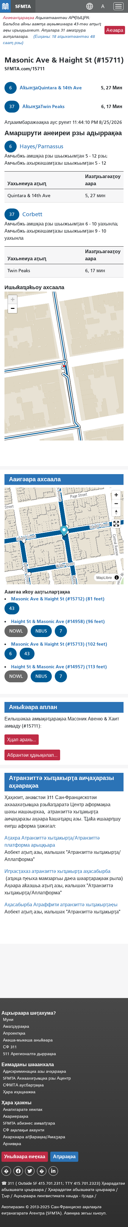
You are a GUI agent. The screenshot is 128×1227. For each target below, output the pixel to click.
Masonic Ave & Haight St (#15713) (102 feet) (59, 644)
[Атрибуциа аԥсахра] (116, 577)
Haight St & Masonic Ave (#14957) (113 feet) (59, 666)
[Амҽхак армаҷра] (116, 503)
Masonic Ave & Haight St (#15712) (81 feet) (57, 599)
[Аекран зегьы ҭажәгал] (116, 523)
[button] (89, 6)
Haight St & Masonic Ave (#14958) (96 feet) (58, 621)
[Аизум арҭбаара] (116, 495)
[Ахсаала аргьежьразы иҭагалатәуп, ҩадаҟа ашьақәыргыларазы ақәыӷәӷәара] (116, 512)
